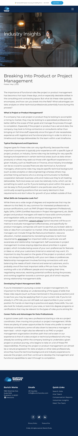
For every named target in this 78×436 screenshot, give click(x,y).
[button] (72, 9)
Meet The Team (59, 403)
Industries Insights (61, 400)
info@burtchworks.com (38, 393)
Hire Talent (57, 394)
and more (22, 239)
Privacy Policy (32, 423)
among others (36, 221)
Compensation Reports (62, 397)
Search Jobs (58, 391)
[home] (6, 9)
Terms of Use (46, 423)
